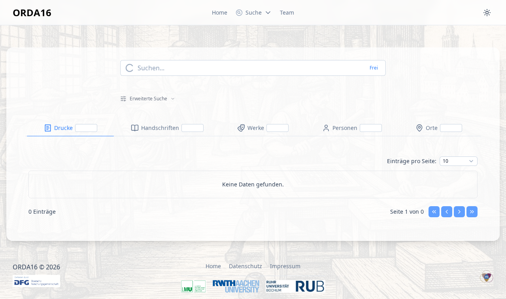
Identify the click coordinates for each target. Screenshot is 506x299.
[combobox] (459, 161)
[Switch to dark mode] (487, 12)
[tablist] (253, 128)
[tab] (70, 128)
